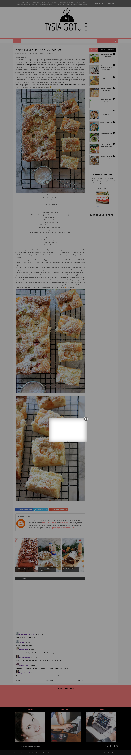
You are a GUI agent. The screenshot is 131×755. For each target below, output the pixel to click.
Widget (70, 441)
